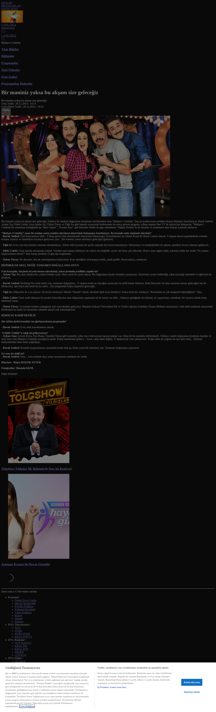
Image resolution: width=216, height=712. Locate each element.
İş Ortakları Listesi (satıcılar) (112, 687)
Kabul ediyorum (192, 682)
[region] (108, 687)
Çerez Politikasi (27, 706)
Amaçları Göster (192, 692)
